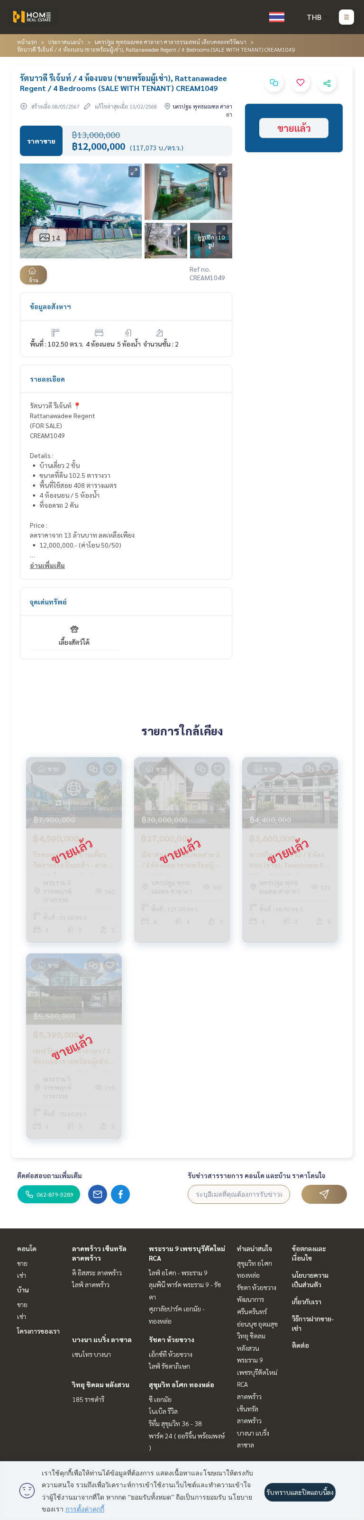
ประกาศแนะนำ (65, 42)
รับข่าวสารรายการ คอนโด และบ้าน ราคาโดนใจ (257, 1175)
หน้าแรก (27, 42)
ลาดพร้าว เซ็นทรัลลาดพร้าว (249, 1408)
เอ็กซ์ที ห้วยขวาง (170, 1354)
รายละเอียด (47, 379)
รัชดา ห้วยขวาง (171, 1339)
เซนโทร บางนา (91, 1354)
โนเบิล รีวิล (163, 1411)
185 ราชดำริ (88, 1399)
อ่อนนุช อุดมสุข (257, 1323)
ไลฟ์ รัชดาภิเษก (169, 1366)
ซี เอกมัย (160, 1399)
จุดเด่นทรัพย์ (48, 601)
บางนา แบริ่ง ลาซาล (102, 1339)
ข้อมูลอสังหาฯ (50, 306)
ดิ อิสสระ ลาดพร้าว (97, 1272)
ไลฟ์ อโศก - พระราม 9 (178, 1272)
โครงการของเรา (38, 1331)
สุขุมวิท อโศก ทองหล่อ (181, 1384)
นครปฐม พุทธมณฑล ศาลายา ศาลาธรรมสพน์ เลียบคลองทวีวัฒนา (170, 42)
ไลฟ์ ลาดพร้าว (90, 1284)
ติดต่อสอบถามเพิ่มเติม (49, 1175)
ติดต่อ (300, 1345)
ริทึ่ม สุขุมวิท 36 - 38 (175, 1423)
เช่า (21, 1275)
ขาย (22, 1263)
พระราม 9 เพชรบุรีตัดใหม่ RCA (257, 1371)
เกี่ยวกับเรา (306, 1301)
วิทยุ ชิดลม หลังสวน (100, 1384)
